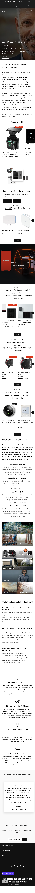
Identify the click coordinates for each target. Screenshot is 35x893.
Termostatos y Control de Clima (17, 392)
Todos (17, 240)
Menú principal (6, 850)
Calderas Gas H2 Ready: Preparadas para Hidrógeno (18, 297)
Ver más (5, 57)
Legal (3, 855)
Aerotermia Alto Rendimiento (17, 265)
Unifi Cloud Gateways (22, 208)
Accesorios (17, 201)
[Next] (33, 220)
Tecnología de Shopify (24, 884)
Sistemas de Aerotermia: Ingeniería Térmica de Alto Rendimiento (17, 291)
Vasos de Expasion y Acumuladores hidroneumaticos (18, 396)
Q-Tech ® (5, 11)
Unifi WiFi (8, 208)
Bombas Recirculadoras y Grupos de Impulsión (17, 343)
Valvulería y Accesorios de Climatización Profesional (18, 349)
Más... (3, 860)
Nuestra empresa (7, 846)
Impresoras (7, 201)
